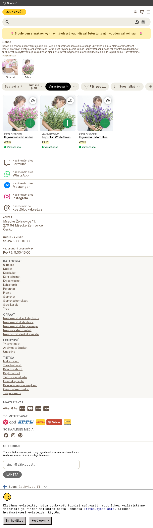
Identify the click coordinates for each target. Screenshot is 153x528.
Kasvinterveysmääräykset (20, 385)
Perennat (9, 288)
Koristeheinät (12, 276)
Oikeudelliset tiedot (16, 389)
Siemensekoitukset (15, 300)
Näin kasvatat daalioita (18, 322)
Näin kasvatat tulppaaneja (20, 326)
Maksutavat (11, 361)
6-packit (8, 264)
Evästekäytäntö (13, 381)
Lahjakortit (10, 284)
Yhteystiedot (12, 343)
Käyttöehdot (11, 373)
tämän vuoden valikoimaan (118, 33)
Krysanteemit (12, 280)
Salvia (6, 42)
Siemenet (9, 296)
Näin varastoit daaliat (17, 330)
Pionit (7, 292)
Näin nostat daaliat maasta (21, 334)
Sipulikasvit (10, 304)
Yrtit (6, 308)
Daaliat (7, 268)
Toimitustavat (12, 365)
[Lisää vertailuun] (32, 100)
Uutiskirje (9, 351)
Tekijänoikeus (12, 393)
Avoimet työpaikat (15, 347)
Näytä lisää (9, 55)
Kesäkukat (10, 272)
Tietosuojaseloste (99, 508)
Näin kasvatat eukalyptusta (21, 318)
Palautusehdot (13, 369)
